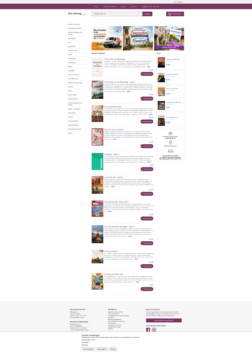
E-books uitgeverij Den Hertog (75, 104)
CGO (69, 42)
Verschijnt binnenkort (74, 28)
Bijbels (70, 66)
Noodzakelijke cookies (88, 340)
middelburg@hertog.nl (81, 330)
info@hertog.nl (79, 317)
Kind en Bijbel (72, 95)
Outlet (70, 54)
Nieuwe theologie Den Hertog (75, 33)
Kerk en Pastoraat (73, 75)
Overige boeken (73, 99)
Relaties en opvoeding (75, 83)
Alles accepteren (88, 349)
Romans (70, 87)
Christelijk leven (73, 79)
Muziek (70, 133)
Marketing (85, 345)
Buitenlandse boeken (74, 129)
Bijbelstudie (71, 46)
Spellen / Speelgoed (74, 109)
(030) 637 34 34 (170, 138)
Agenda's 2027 (72, 50)
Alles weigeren (102, 349)
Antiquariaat (72, 62)
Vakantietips (72, 38)
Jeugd (69, 91)
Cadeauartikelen (73, 121)
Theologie (71, 71)
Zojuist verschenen (74, 24)
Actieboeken (72, 58)
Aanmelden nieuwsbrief (164, 320)
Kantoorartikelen (73, 125)
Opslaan (113, 349)
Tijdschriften (72, 113)
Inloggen (180, 2)
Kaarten (70, 117)
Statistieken (85, 342)
